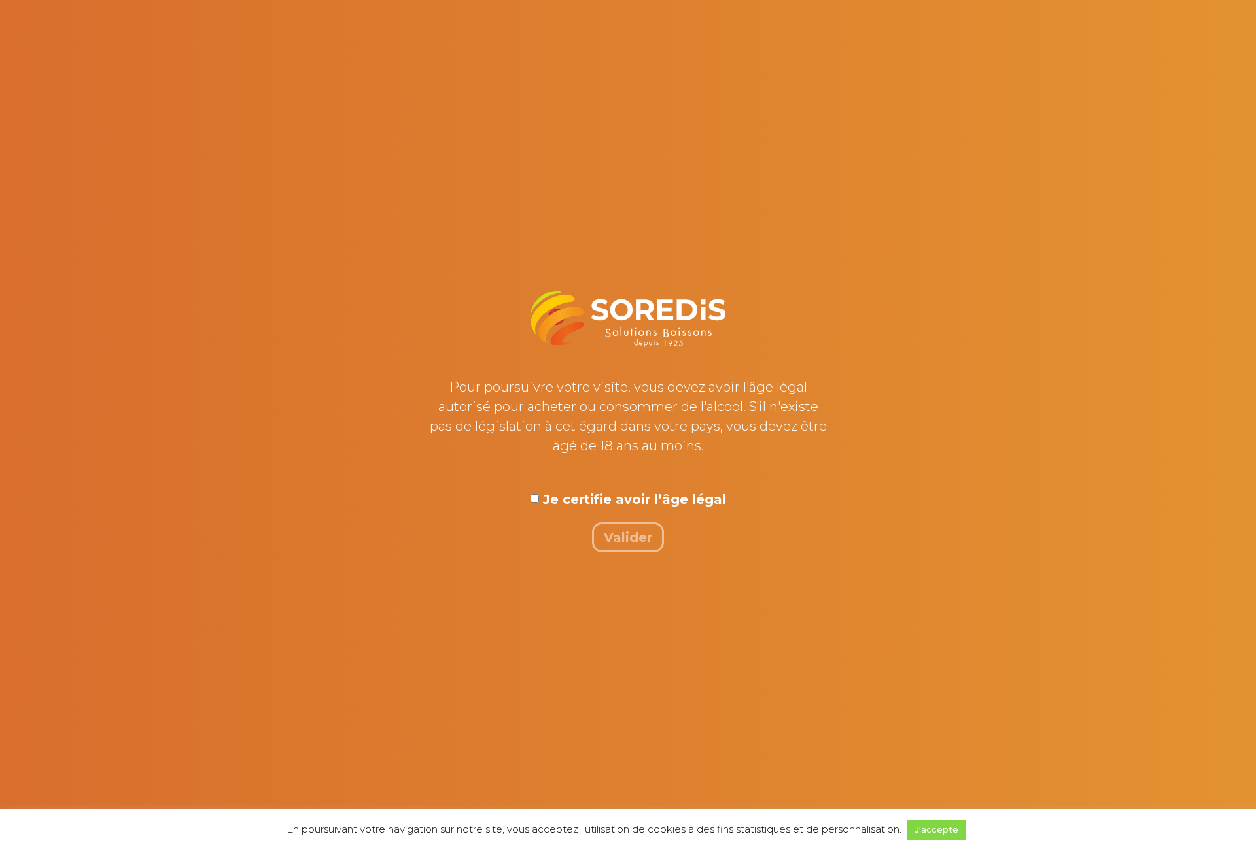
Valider (628, 537)
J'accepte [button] (936, 829)
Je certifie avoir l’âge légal (634, 499)
